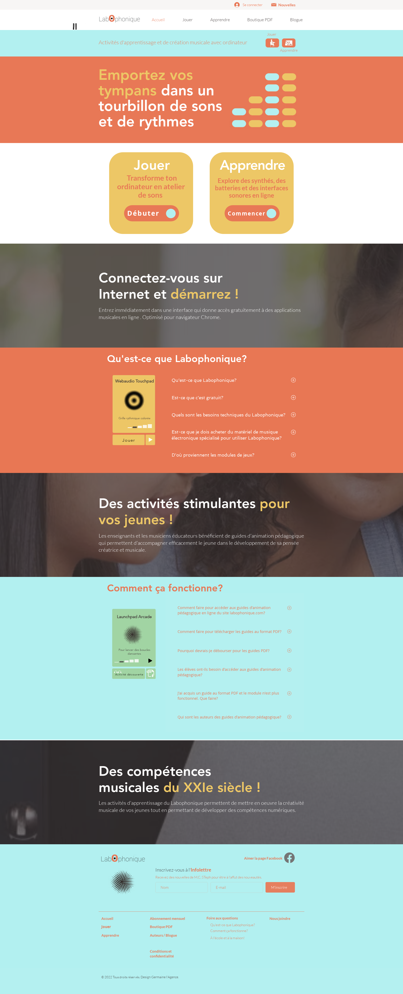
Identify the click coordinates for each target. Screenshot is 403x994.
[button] (273, 4)
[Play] (150, 439)
